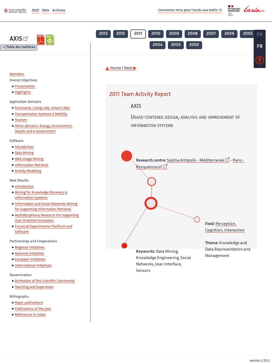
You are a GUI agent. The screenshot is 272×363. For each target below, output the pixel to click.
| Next (127, 68)
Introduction (24, 147)
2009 (174, 34)
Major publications (29, 303)
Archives (58, 10)
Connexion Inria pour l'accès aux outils (188, 10)
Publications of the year (33, 309)
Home (115, 68)
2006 (229, 34)
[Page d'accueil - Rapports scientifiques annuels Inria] (15, 10)
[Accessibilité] (260, 61)
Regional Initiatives (29, 247)
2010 (155, 34)
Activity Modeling (28, 171)
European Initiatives (30, 259)
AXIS (16, 39)
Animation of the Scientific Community (45, 281)
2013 (103, 34)
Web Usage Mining (29, 159)
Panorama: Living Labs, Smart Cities (42, 108)
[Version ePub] (50, 40)
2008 (193, 34)
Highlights (23, 92)
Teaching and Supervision (34, 287)
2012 (120, 34)
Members (17, 74)
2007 (211, 34)
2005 (248, 34)
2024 (45, 10)
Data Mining (24, 153)
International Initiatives (33, 265)
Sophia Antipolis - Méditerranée (195, 160)
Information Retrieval (31, 165)
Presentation (25, 86)
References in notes (30, 314)
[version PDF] (41, 40)
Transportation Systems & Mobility (41, 114)
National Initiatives (29, 253)
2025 (35, 10)
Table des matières (20, 47)
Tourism (21, 120)
